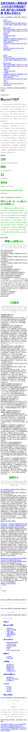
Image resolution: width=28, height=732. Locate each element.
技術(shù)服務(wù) (8, 42)
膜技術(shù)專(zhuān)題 (17, 43)
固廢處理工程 (22, 38)
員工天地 (16, 48)
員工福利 (11, 48)
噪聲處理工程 (10, 669)
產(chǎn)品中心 (7, 27)
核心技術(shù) (7, 43)
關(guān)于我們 (7, 21)
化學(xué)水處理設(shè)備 (13, 650)
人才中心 (6, 46)
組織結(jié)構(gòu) (18, 24)
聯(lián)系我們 (7, 50)
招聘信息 (6, 48)
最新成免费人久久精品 (18, 729)
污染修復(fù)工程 (14, 40)
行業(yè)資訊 (12, 35)
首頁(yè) (6, 20)
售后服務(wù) (10, 680)
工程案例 (6, 37)
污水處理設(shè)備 (20, 29)
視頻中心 (9, 636)
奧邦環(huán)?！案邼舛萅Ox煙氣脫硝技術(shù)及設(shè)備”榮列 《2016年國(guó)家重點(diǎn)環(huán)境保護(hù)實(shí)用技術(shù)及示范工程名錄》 (14, 525)
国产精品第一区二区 (19, 727)
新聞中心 (6, 34)
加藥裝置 (13, 31)
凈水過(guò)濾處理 (11, 645)
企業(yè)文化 (10, 631)
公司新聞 (6, 35)
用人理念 (21, 48)
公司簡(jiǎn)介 (7, 23)
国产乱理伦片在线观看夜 (7, 727)
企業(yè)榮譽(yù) (9, 24)
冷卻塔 (18, 31)
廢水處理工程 (7, 38)
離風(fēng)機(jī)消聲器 (9, 29)
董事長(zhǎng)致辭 (16, 23)
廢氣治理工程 (14, 38)
